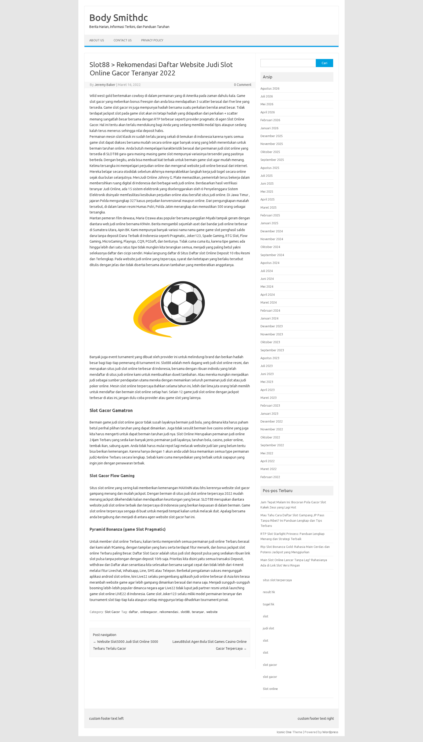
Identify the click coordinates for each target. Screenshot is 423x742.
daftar (133, 611)
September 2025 (272, 159)
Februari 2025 (270, 215)
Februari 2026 (270, 120)
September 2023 (272, 350)
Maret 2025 (268, 207)
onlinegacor (148, 611)
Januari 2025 (269, 223)
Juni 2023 (267, 374)
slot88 (185, 611)
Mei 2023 (266, 381)
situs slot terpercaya (277, 580)
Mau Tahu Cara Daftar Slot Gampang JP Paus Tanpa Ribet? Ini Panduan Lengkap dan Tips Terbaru (292, 520)
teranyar (198, 611)
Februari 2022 (270, 477)
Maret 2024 (268, 302)
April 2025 (267, 199)
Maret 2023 (268, 397)
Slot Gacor (112, 611)
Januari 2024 (269, 318)
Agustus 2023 (269, 358)
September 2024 (272, 255)
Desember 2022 (271, 421)
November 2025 (271, 143)
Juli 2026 (266, 96)
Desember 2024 (271, 231)
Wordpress (330, 732)
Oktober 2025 (270, 151)
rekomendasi (169, 611)
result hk (269, 592)
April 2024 (267, 294)
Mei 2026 (266, 104)
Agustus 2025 (269, 167)
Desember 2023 (271, 326)
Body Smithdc (118, 17)
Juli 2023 (266, 365)
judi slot (268, 628)
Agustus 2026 (269, 88)
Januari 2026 (269, 128)
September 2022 (272, 445)
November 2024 (271, 239)
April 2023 (267, 389)
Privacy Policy (152, 40)
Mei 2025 (266, 191)
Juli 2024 (266, 270)
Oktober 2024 (270, 246)
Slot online (270, 688)
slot (265, 616)
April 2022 (267, 461)
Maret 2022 (268, 469)
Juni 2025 (267, 183)
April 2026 (267, 112)
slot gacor (270, 664)
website (212, 611)
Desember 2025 (271, 136)
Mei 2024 (266, 286)
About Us (96, 40)
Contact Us (122, 40)
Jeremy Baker (104, 85)
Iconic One (284, 732)
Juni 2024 (267, 278)
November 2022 (271, 429)
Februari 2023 (270, 405)
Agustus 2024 (269, 262)
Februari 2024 (270, 310)
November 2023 (271, 334)
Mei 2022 (266, 453)
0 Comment (242, 85)
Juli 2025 (266, 175)
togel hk (268, 604)
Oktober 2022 (270, 437)
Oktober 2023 (270, 342)
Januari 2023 (269, 413)
